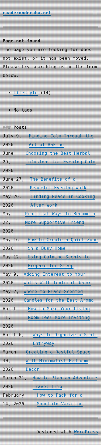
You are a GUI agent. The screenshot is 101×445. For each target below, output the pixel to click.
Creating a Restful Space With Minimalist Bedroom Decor (58, 360)
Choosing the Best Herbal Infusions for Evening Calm (61, 157)
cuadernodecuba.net (27, 12)
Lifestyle (25, 92)
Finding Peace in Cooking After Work (62, 201)
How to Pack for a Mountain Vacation (60, 399)
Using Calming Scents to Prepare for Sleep (59, 261)
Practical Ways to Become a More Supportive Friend (60, 218)
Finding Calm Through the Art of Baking (61, 140)
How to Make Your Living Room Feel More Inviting (59, 313)
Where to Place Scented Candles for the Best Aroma (59, 296)
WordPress (86, 431)
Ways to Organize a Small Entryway (65, 339)
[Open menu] (95, 13)
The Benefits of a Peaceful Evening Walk (58, 183)
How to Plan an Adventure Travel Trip (65, 382)
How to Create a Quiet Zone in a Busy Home (63, 244)
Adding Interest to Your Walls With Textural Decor (57, 278)
